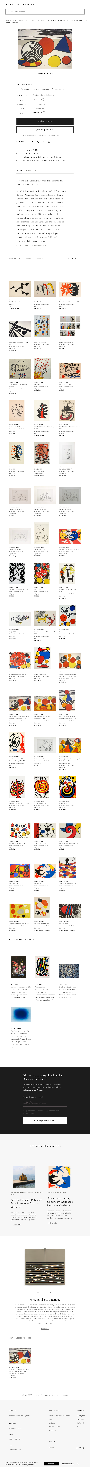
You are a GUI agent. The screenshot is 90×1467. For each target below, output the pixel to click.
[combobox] (45, 12)
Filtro (70, 258)
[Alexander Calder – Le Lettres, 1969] (20, 867)
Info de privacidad (68, 1464)
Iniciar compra (45, 121)
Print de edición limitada (42, 95)
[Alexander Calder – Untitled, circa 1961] (20, 286)
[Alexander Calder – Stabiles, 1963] (45, 286)
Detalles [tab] (19, 170)
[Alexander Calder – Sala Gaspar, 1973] (70, 615)
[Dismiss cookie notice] (78, 1464)
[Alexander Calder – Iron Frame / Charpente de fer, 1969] (20, 326)
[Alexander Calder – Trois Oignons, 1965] (45, 827)
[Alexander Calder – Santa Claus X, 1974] (45, 742)
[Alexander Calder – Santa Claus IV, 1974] (70, 493)
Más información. (57, 160)
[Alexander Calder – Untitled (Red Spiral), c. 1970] (20, 658)
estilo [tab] (36, 170)
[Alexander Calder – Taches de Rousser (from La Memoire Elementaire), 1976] (70, 658)
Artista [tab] (28, 170)
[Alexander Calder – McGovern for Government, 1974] (20, 573)
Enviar (80, 1448)
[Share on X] (38, 142)
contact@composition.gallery (19, 1416)
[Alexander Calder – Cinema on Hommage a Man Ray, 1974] (70, 573)
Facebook (80, 1419)
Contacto (52, 1430)
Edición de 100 (38, 108)
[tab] (14, 260)
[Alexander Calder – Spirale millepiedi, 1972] (45, 787)
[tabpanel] (41, 213)
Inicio (9, 20)
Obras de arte (54, 1427)
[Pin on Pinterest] (43, 142)
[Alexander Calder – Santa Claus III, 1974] (20, 533)
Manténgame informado (45, 1120)
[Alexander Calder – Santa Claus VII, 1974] (20, 493)
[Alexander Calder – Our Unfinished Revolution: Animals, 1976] (45, 615)
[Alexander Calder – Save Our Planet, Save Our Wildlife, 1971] (70, 410)
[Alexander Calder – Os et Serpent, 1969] (45, 326)
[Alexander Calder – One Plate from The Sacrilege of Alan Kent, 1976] (20, 368)
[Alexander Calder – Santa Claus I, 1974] (45, 533)
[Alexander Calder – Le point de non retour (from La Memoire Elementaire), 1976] (20, 700)
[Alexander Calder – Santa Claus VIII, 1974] (70, 453)
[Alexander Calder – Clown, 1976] (45, 573)
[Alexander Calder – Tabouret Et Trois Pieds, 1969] (70, 867)
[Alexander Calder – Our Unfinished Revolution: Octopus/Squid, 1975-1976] (20, 742)
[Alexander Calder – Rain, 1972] (45, 368)
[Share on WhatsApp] (49, 142)
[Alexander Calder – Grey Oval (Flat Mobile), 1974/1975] (20, 907)
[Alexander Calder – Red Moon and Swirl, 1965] (45, 907)
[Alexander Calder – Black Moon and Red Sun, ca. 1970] (70, 286)
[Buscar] (82, 12)
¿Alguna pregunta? (45, 129)
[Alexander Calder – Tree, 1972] (20, 453)
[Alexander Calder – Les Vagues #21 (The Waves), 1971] (70, 827)
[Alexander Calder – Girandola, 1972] (70, 787)
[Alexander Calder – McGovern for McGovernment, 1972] (70, 533)
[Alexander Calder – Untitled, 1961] (45, 453)
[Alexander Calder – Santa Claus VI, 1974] (45, 493)
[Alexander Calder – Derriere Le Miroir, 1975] (70, 326)
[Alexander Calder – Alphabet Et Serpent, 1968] (20, 827)
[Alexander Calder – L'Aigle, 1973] (20, 615)
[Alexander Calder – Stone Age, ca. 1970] (45, 658)
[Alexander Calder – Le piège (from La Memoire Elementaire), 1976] (45, 700)
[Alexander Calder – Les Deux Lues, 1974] (45, 867)
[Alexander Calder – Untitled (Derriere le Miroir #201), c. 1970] (45, 410)
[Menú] (83, 4)
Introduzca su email (33, 1097)
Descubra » (45, 1329)
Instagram (81, 1416)
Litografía (36, 99)
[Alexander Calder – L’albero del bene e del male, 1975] (20, 787)
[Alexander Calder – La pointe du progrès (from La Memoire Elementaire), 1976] (70, 700)
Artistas (19, 20)
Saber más (17, 1224)
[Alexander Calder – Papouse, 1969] (70, 907)
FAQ (50, 1419)
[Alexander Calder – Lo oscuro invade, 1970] (70, 368)
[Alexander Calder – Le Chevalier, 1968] (20, 410)
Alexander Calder (35, 20)
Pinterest (80, 1423)
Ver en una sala (45, 73)
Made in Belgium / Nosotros (59, 1416)
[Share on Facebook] (32, 142)
